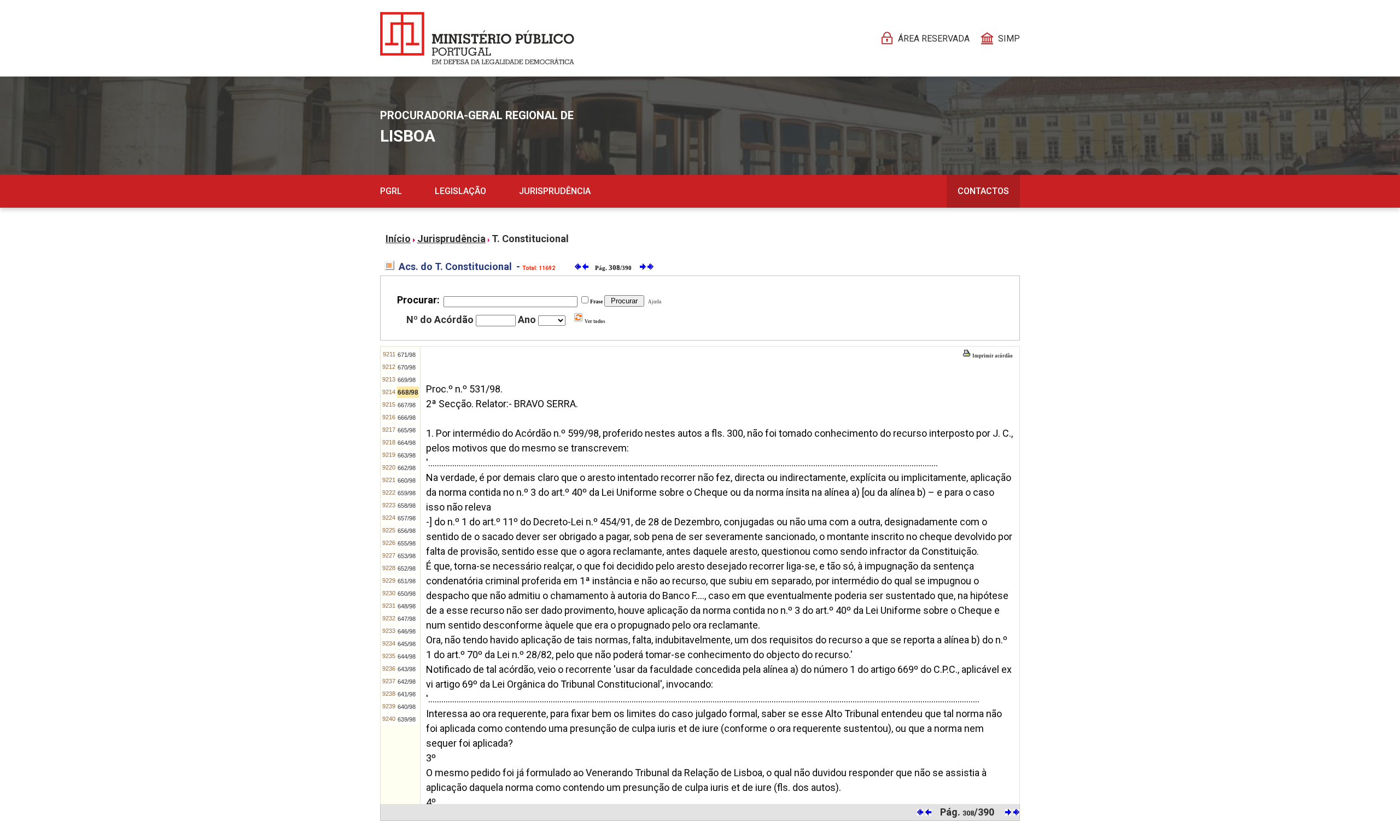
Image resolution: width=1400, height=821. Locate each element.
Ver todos (594, 321)
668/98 (408, 392)
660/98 (407, 480)
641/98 (407, 694)
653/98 (407, 556)
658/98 (407, 505)
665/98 (407, 430)
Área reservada (934, 38)
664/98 (407, 442)
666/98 (407, 417)
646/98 (407, 631)
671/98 (407, 354)
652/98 (407, 568)
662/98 (407, 468)
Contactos (983, 191)
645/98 (407, 644)
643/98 (407, 669)
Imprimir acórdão (992, 356)
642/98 (407, 681)
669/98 (407, 380)
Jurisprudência (555, 191)
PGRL (391, 191)
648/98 (407, 606)
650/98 (407, 593)
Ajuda (653, 301)
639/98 (407, 719)
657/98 (407, 518)
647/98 (407, 618)
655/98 (407, 543)
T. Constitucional (530, 238)
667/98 (407, 405)
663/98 (407, 455)
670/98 (407, 367)
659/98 (407, 493)
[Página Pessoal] (477, 38)
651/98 (407, 581)
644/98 (407, 656)
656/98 (407, 530)
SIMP (1009, 38)
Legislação (460, 191)
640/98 (407, 706)
